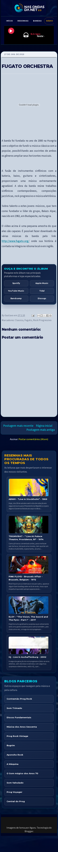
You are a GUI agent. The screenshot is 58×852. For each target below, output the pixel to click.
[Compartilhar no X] (44, 315)
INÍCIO (9, 21)
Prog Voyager (14, 792)
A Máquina (12, 764)
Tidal (42, 291)
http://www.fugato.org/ (15, 241)
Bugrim (11, 745)
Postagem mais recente (18, 426)
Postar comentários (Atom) (33, 439)
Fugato (28, 320)
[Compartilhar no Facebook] (47, 315)
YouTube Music (16, 291)
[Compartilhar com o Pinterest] (50, 315)
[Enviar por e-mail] (38, 315)
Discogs (42, 298)
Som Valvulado (15, 782)
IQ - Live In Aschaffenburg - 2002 (27, 657)
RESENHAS (22, 21)
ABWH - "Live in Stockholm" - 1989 (28, 499)
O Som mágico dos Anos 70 (22, 773)
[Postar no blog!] (41, 315)
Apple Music (41, 283)
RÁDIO (49, 21)
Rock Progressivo (42, 320)
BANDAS (37, 21)
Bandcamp (16, 298)
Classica (19, 320)
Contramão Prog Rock (19, 699)
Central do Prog (16, 801)
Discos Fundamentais (19, 717)
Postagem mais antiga (40, 430)
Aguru (33, 827)
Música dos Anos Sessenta (22, 727)
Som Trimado (14, 708)
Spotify (16, 283)
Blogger (29, 831)
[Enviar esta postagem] (32, 315)
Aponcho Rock (15, 754)
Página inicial (44, 426)
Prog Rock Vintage (17, 736)
